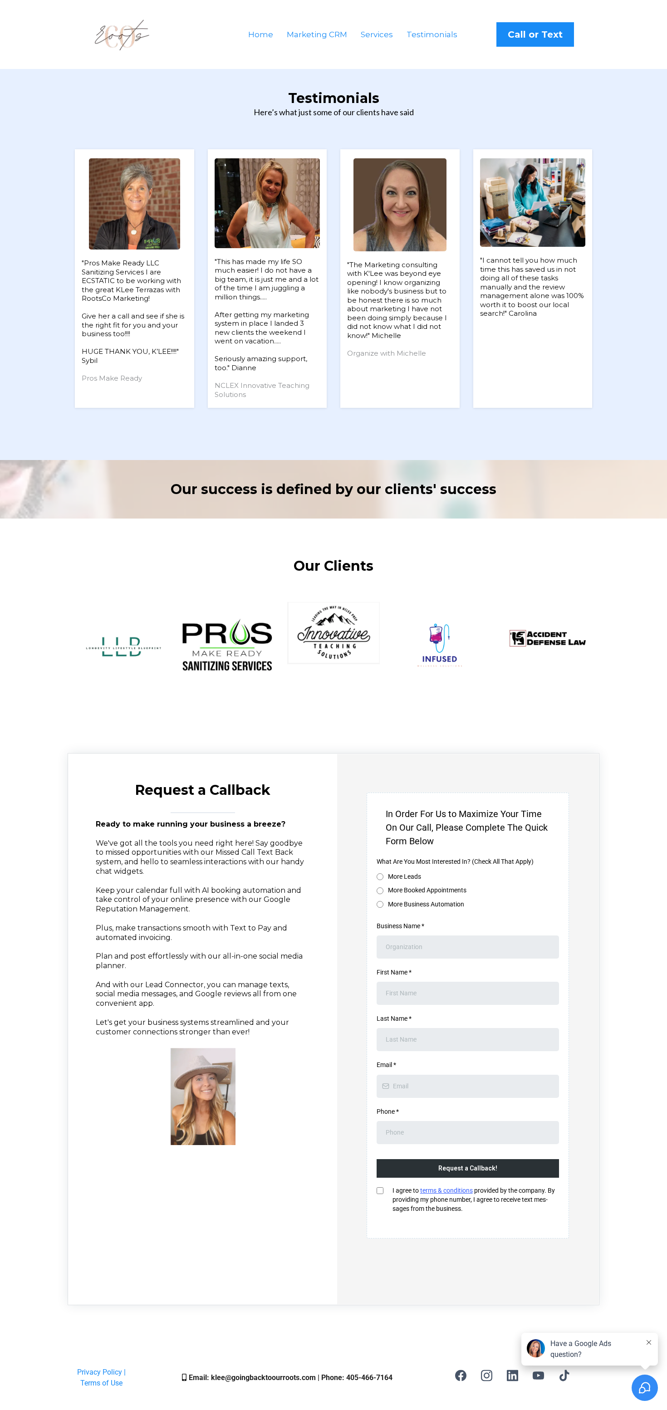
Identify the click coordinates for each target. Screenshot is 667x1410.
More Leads (404, 876)
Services (377, 34)
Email (386, 1064)
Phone (388, 1111)
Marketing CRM (317, 34)
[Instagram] (487, 1375)
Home (260, 34)
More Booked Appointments (427, 890)
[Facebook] (461, 1375)
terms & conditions (446, 1190)
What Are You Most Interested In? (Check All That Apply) (455, 861)
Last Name (394, 1018)
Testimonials (432, 34)
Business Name (400, 926)
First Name (394, 972)
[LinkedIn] (512, 1375)
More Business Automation (426, 904)
